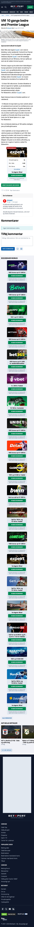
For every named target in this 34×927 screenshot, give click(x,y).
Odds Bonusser (5, 850)
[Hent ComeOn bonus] (17, 537)
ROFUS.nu (18, 1)
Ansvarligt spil (5, 881)
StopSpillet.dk (8, 2)
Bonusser (12, 12)
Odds (21, 12)
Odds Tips (4, 827)
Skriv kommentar (8, 249)
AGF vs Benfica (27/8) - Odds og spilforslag (10, 741)
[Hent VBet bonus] (17, 379)
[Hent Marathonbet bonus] (17, 652)
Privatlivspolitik (6, 899)
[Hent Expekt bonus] (17, 152)
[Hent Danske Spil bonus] (17, 698)
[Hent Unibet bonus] (17, 423)
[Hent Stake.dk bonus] (17, 401)
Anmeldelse (17, 169)
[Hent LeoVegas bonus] (17, 605)
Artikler (7, 15)
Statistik (3, 873)
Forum (26, 12)
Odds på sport (5, 830)
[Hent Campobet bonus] (17, 310)
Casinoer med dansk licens (9, 858)
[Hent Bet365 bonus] (17, 354)
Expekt (17, 50)
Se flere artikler (6, 750)
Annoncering (5, 894)
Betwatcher (4, 871)
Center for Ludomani (7, 840)
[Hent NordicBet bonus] (17, 674)
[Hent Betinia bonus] (17, 288)
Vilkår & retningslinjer (8, 897)
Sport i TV (4, 838)
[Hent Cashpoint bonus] (17, 468)
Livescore (4, 876)
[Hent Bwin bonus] (17, 490)
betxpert (9, 28)
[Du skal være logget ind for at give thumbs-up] (2, 190)
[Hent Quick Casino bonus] (17, 265)
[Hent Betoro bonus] (17, 332)
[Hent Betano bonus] (17, 446)
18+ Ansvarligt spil (22, 924)
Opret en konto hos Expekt (10, 185)
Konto (30, 7)
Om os (3, 891)
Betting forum (5, 868)
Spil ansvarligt (5, 1)
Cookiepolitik (5, 902)
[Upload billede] (21, 248)
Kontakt (3, 889)
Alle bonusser (7, 718)
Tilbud (3, 861)
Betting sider (5, 848)
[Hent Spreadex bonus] (17, 628)
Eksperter (4, 835)
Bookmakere (4, 12)
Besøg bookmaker (17, 175)
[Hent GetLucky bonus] (17, 581)
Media (31, 12)
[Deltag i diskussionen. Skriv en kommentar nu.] (17, 241)
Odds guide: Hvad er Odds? (9, 879)
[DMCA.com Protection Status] (8, 914)
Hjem (3, 15)
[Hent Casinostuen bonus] (17, 512)
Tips (18, 12)
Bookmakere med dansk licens (10, 856)
